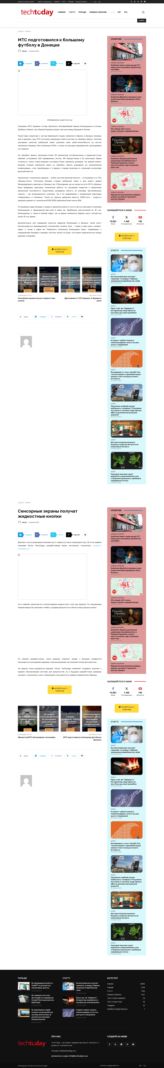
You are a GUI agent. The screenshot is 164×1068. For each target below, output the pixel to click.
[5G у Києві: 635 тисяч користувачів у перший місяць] (127, 115)
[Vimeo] (141, 1)
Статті (113, 274)
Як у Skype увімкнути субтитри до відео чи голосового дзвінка (91, 280)
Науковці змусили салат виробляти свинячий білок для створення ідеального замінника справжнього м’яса (126, 477)
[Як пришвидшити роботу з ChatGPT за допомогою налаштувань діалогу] (24, 986)
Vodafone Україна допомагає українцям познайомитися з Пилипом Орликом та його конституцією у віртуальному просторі (125, 163)
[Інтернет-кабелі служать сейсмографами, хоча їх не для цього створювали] (127, 326)
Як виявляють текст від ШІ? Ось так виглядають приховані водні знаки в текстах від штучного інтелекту (126, 375)
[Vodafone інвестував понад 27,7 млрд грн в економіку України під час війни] (127, 51)
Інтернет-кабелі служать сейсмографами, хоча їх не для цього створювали (125, 342)
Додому (21, 31)
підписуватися (141, 216)
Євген (24, 51)
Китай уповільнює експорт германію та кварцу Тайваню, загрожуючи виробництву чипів (125, 279)
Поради (91, 291)
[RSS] (115, 1044)
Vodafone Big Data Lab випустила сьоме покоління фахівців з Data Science (126, 99)
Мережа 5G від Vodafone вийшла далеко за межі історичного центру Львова (125, 197)
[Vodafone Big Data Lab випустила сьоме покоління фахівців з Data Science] (127, 83)
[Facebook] (131, 1)
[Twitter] (138, 1)
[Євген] (20, 51)
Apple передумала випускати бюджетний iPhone (70, 280)
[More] (85, 63)
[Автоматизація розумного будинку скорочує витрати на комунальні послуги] (127, 429)
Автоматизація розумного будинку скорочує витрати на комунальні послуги (124, 444)
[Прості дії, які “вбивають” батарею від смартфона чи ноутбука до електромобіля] (127, 295)
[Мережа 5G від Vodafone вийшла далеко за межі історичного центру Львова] (127, 181)
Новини (28, 31)
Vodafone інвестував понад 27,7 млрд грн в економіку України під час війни (126, 67)
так (113, 216)
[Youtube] (144, 1)
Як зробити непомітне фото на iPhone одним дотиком (27, 280)
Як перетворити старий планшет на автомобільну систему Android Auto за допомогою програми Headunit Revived (42, 1014)
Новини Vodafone (49, 290)
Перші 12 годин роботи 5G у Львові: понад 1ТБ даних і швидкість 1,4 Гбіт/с (49, 280)
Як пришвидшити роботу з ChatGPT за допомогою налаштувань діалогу (42, 985)
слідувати (127, 216)
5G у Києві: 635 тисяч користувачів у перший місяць (125, 130)
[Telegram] (121, 1044)
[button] (143, 12)
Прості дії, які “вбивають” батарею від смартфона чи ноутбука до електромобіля (124, 310)
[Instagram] (134, 1)
